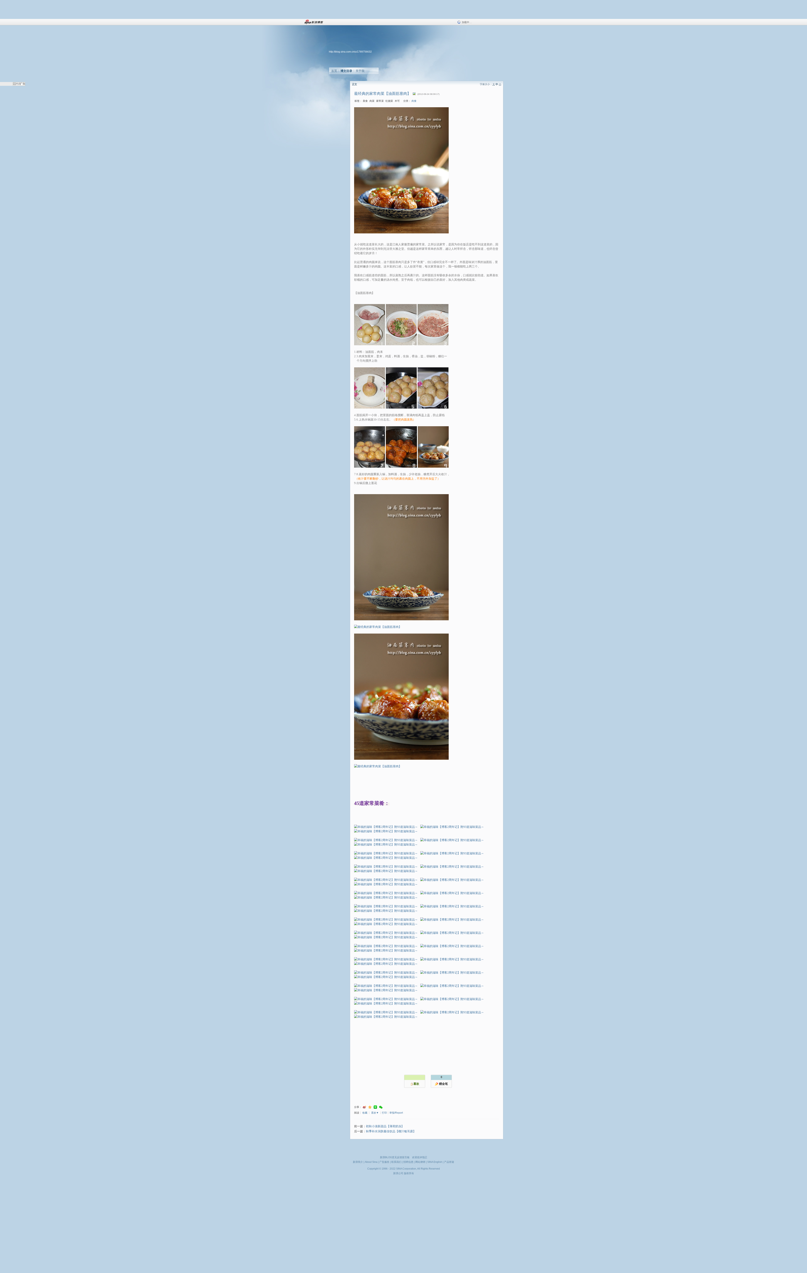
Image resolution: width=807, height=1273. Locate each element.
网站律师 (420, 1162)
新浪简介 (358, 1162)
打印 (384, 1112)
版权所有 (409, 1173)
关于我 (360, 71)
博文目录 (346, 71)
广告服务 (384, 1162)
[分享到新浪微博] (364, 1107)
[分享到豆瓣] (375, 1107)
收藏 (364, 1112)
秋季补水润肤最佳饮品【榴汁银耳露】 (391, 1131)
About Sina (371, 1162)
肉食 (414, 100)
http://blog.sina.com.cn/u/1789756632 (350, 51)
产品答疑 (449, 1162)
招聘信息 (408, 1162)
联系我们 (396, 1162)
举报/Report (396, 1112)
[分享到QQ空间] (370, 1107)
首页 (334, 71)
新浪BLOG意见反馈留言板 (395, 1157)
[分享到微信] (380, 1107)
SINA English (434, 1162)
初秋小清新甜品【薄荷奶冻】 (385, 1126)
